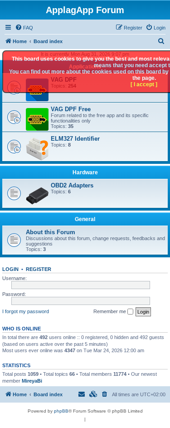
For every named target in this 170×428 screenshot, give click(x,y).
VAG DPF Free (71, 109)
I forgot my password (25, 311)
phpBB (61, 410)
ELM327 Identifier (75, 138)
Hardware (85, 172)
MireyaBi (32, 381)
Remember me (110, 311)
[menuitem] (24, 27)
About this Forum (50, 232)
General (85, 219)
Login (10, 269)
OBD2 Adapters (72, 185)
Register (38, 269)
